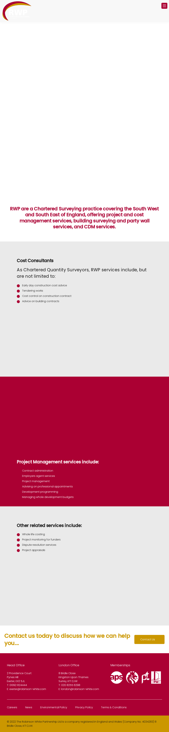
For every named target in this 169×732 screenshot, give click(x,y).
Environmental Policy (53, 707)
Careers (12, 707)
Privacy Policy (84, 707)
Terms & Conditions (114, 707)
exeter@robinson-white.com (27, 689)
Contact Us (147, 639)
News (28, 707)
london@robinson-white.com (80, 689)
